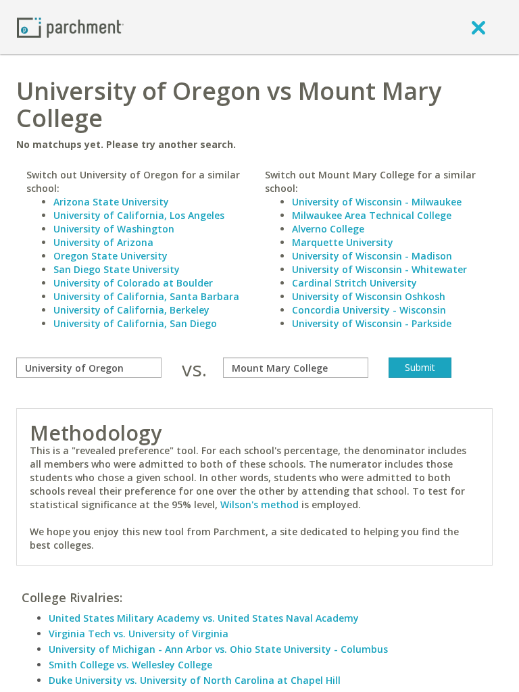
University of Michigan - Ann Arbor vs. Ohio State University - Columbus (218, 649)
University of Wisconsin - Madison (372, 255)
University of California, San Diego (135, 323)
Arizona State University (111, 201)
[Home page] (70, 26)
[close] (478, 27)
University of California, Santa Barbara (146, 296)
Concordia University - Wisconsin (369, 309)
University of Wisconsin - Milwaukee (377, 201)
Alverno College (328, 228)
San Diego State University (116, 269)
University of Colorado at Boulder (133, 282)
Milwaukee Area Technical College (371, 215)
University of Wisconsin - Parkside (371, 323)
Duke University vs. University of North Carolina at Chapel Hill (195, 680)
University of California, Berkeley (131, 309)
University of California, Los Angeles (138, 215)
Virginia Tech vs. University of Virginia (138, 633)
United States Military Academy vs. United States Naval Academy (204, 618)
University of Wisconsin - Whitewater (379, 269)
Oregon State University (110, 255)
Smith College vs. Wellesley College (130, 664)
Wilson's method (259, 504)
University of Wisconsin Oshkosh (368, 296)
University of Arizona (103, 242)
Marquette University (342, 242)
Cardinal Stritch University (354, 282)
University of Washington (113, 228)
